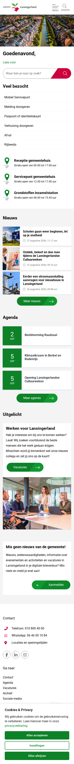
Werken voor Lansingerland (30, 428)
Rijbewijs (10, 145)
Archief (7, 693)
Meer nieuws (32, 301)
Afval (7, 135)
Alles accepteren (37, 735)
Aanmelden (56, 585)
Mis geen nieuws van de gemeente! (35, 547)
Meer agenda (32, 398)
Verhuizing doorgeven (18, 126)
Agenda (8, 682)
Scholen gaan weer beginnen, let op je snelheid (45, 233)
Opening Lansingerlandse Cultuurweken (42, 379)
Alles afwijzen (37, 756)
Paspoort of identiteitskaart (22, 116)
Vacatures (20, 467)
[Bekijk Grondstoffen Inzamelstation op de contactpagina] (6, 195)
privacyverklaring (16, 726)
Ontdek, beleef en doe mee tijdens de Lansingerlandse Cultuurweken (41, 255)
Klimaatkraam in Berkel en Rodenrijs (43, 357)
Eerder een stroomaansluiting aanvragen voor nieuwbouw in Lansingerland (43, 280)
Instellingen (37, 745)
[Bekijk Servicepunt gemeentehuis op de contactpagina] (6, 179)
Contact (8, 677)
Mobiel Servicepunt (17, 97)
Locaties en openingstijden (29, 642)
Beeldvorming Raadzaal (41, 335)
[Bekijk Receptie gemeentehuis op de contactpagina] (6, 163)
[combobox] (37, 73)
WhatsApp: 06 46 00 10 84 (29, 635)
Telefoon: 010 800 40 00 (28, 628)
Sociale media (12, 698)
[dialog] (37, 734)
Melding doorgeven (17, 107)
